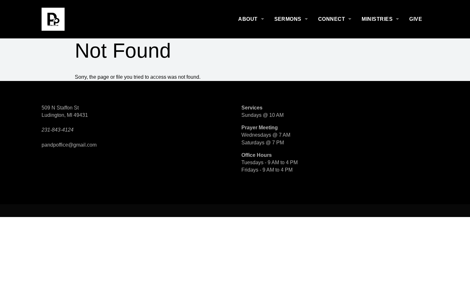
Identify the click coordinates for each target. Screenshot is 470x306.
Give (415, 19)
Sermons (288, 19)
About (247, 19)
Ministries (377, 19)
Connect (331, 19)
